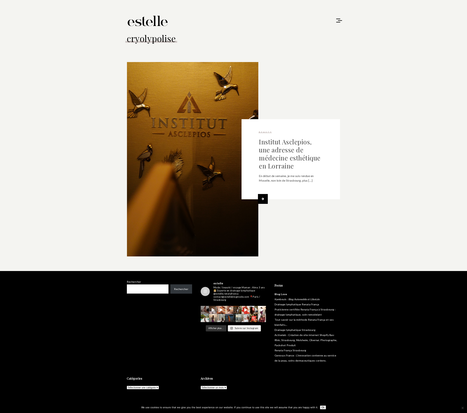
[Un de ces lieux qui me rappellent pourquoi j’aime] (237, 318)
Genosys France (284, 355)
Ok (323, 407)
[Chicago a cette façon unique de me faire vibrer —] (221, 318)
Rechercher (134, 281)
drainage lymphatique (288, 314)
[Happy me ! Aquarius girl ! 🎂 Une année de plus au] (246, 310)
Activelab (280, 335)
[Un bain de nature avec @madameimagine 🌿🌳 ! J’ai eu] (237, 310)
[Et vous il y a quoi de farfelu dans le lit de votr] (221, 310)
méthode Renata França (310, 319)
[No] (462, 408)
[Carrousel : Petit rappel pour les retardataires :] (262, 318)
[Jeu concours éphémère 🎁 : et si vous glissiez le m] (254, 318)
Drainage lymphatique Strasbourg (295, 329)
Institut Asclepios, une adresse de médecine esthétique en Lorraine (290, 153)
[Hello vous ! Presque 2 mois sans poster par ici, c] (229, 310)
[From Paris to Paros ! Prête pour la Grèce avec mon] (213, 310)
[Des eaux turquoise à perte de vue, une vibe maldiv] (205, 318)
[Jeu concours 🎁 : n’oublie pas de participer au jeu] (262, 310)
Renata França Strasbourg (290, 350)
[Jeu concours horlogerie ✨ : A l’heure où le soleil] (213, 318)
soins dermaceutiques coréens (307, 360)
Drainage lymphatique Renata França (297, 304)
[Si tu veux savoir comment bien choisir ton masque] (205, 310)
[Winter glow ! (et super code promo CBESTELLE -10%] (254, 310)
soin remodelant (312, 314)
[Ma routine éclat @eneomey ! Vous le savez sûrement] (246, 318)
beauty (265, 132)
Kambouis (281, 299)
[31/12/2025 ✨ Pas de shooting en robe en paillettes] (229, 318)
